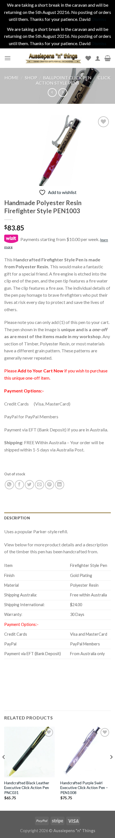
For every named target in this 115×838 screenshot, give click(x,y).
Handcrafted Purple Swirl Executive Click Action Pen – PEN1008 (84, 788)
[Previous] (4, 768)
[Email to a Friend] (39, 484)
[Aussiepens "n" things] (53, 58)
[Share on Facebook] (19, 484)
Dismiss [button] (98, 19)
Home (11, 77)
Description (17, 518)
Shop (31, 77)
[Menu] (7, 58)
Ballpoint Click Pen (67, 77)
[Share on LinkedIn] (59, 484)
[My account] (97, 58)
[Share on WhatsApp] (9, 484)
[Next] (111, 768)
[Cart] (107, 58)
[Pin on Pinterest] (49, 484)
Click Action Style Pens (73, 80)
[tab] (57, 518)
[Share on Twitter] (29, 484)
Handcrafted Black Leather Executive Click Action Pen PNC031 (26, 788)
